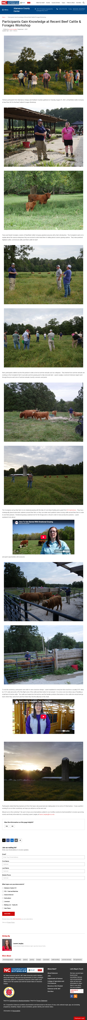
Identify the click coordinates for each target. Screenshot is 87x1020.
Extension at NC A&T (54, 989)
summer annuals (66, 959)
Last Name (5, 868)
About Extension (53, 973)
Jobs (49, 976)
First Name (5, 861)
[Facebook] (71, 996)
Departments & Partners (55, 978)
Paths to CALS (71, 2)
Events (48, 2)
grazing (32, 959)
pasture (25, 959)
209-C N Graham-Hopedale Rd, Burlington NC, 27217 (45, 9)
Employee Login (79, 1018)
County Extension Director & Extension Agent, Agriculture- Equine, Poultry (29, 946)
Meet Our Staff (40, 2)
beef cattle (18, 959)
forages (38, 959)
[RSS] (75, 996)
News (3, 17)
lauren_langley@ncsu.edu (46, 814)
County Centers (56, 2)
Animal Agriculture (8, 959)
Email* (4, 854)
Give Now (78, 2)
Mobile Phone (6, 875)
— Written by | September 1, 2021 (15, 29)
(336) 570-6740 (63, 9)
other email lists (17, 919)
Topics (63, 2)
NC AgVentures (71, 510)
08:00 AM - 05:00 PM (78, 9)
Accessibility (16, 1011)
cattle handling (55, 959)
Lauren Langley (13, 29)
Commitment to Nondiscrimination (19, 1000)
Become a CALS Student (55, 986)
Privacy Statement (41, 1000)
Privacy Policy (11, 922)
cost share (46, 959)
